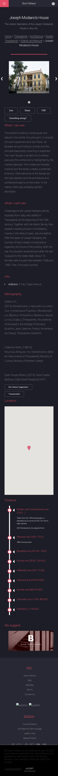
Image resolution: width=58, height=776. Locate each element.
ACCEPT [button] (30, 768)
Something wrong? (17, 118)
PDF (44, 110)
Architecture (36, 36)
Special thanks (29, 738)
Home (8, 36)
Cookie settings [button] (13, 768)
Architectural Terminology (30, 729)
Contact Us (30, 694)
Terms (30, 689)
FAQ (29, 680)
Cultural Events (30, 724)
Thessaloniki (20, 36)
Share (27, 110)
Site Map (30, 685)
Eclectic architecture (31, 40)
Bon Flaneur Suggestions (18, 387)
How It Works (30, 675)
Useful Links (29, 733)
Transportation (14, 394)
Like (11, 110)
